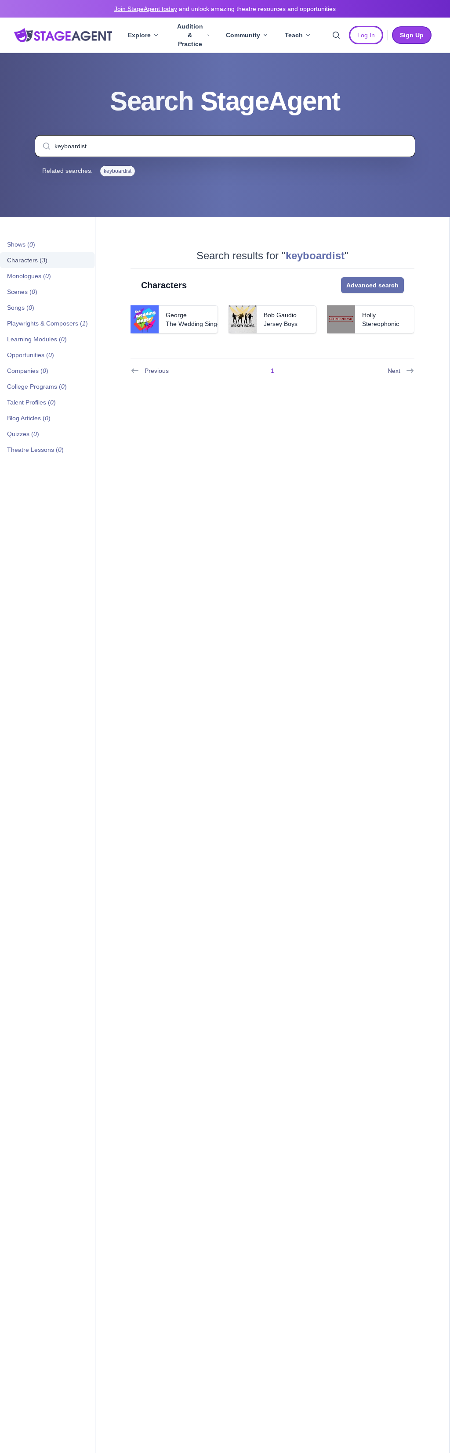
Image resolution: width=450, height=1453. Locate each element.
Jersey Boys (281, 323)
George (176, 315)
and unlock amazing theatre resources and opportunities (225, 8)
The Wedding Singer (194, 323)
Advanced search (372, 285)
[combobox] (225, 146)
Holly (369, 315)
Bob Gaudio (280, 315)
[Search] (336, 35)
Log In (366, 35)
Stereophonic (380, 323)
